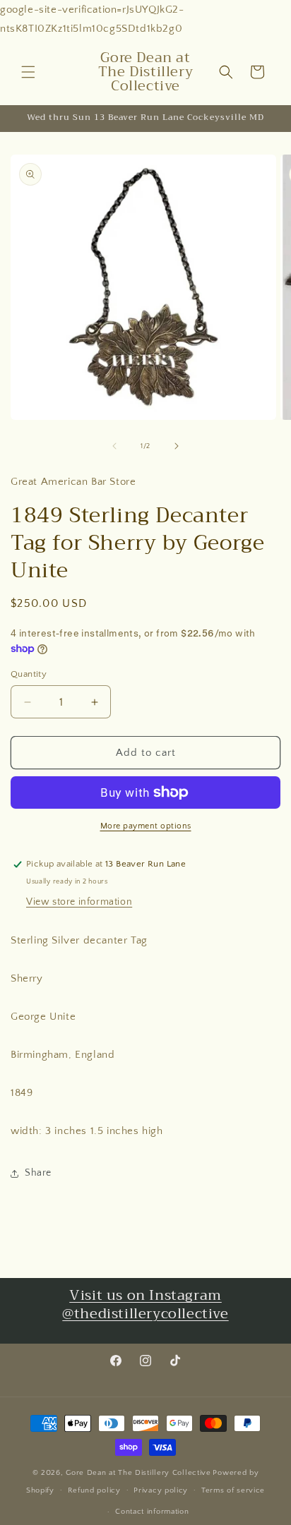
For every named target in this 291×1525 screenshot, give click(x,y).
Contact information (152, 1511)
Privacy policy (160, 1490)
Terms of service (233, 1490)
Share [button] (38, 1173)
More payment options (145, 826)
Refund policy (94, 1490)
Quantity (29, 674)
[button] (28, 72)
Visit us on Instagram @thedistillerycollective (145, 1304)
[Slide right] (176, 446)
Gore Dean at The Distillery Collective (138, 1473)
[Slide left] (114, 446)
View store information (79, 902)
